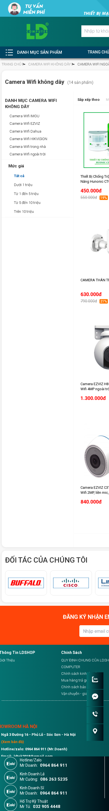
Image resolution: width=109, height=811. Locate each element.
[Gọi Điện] (95, 715)
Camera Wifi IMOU (24, 116)
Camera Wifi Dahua (25, 131)
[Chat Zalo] (95, 680)
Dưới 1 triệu (23, 185)
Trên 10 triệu (24, 211)
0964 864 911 (53, 765)
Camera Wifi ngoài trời (27, 154)
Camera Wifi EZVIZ (24, 123)
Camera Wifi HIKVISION (28, 139)
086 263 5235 (54, 779)
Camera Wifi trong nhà (27, 147)
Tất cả (19, 176)
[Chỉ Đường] (95, 732)
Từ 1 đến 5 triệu (26, 194)
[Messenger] (95, 698)
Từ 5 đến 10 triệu (27, 203)
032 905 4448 (46, 806)
